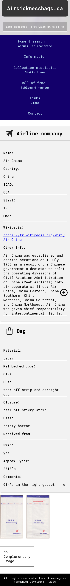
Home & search (31, 41)
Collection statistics (35, 67)
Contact (35, 113)
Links (35, 98)
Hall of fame (33, 83)
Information (35, 56)
